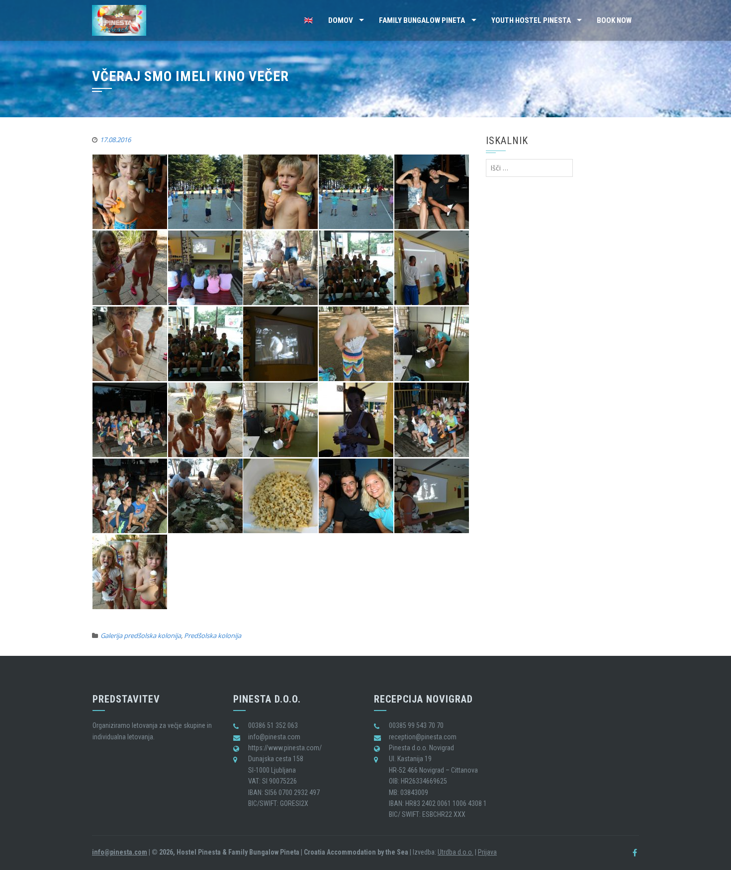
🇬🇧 (308, 20)
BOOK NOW (614, 20)
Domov (340, 20)
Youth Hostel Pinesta (531, 20)
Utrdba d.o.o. (455, 852)
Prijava (487, 852)
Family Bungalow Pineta (422, 20)
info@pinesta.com (119, 852)
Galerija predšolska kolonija (140, 635)
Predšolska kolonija (212, 635)
